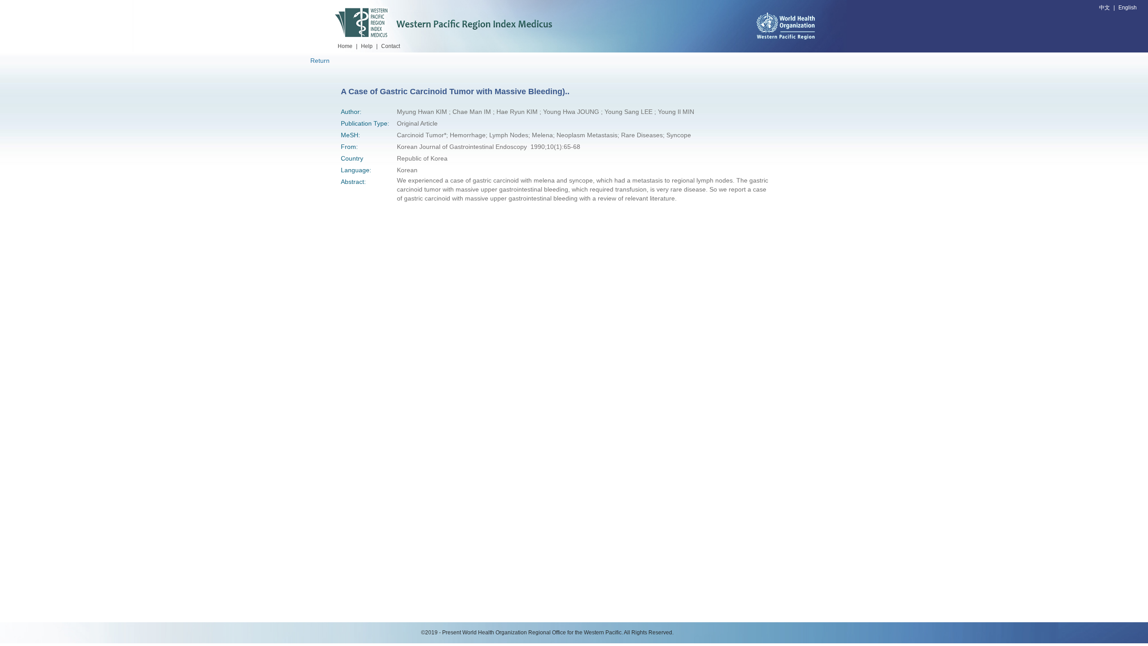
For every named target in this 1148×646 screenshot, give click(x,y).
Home (345, 46)
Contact (390, 46)
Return (320, 60)
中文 (1104, 7)
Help (367, 46)
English (1127, 7)
